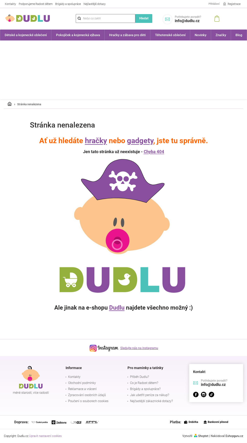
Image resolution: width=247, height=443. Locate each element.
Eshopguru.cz (234, 436)
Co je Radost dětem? (144, 383)
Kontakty (10, 3)
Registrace (234, 3)
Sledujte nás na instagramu (139, 348)
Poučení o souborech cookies (88, 401)
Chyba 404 (154, 151)
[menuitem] (25, 35)
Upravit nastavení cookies (45, 436)
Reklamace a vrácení (82, 389)
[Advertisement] (123, 69)
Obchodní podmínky (82, 383)
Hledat (143, 18)
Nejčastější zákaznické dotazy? (151, 401)
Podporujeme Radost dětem (36, 3)
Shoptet (203, 436)
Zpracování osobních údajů (87, 395)
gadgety (140, 140)
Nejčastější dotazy (95, 3)
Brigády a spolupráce (68, 3)
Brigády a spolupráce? (145, 389)
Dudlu (117, 307)
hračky (96, 140)
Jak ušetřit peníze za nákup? (149, 395)
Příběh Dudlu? (139, 377)
